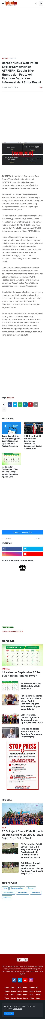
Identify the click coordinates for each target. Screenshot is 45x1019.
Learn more (17, 1009)
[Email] (35, 404)
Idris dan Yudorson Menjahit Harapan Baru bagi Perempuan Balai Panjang (31, 733)
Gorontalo (14, 988)
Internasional (8, 893)
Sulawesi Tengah (39, 998)
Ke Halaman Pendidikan (12, 632)
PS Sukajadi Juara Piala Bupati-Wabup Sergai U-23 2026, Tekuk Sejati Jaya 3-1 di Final (22, 835)
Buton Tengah (26, 988)
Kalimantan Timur (14, 991)
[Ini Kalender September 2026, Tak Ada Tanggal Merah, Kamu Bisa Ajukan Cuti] (11, 459)
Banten (32, 988)
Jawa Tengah (33, 991)
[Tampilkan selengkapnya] (4, 409)
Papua (19, 994)
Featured (6, 897)
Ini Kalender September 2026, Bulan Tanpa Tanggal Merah (21, 674)
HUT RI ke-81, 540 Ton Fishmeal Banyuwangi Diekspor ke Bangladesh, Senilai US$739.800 (33, 442)
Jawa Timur (26, 991)
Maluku (38, 994)
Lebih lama (38, 538)
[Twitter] (15, 404)
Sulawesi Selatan (8, 994)
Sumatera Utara (17, 888)
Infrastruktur (22, 893)
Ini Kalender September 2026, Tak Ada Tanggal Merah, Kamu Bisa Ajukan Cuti (10, 472)
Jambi (7, 988)
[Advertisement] (22, 32)
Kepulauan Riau (8, 991)
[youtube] (33, 554)
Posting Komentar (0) (22, 532)
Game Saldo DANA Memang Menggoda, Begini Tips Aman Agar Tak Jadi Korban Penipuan (11, 441)
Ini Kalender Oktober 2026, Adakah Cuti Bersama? (31, 686)
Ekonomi (31, 888)
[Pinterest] (30, 404)
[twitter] (33, 549)
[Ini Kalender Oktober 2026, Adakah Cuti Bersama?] (10, 685)
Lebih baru (7, 538)
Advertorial (36, 893)
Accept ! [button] (9, 1014)
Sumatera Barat (26, 998)
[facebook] (14, 980)
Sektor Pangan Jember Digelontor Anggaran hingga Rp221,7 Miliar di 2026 (32, 719)
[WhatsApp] (20, 404)
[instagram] (12, 554)
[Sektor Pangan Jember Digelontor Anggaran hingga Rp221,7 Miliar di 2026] (10, 718)
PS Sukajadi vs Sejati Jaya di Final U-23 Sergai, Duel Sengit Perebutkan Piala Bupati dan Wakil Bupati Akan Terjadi (31, 851)
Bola (5, 888)
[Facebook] (10, 404)
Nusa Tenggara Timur (26, 994)
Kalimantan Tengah (20, 991)
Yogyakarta (8, 998)
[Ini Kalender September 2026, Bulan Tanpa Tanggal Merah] (22, 655)
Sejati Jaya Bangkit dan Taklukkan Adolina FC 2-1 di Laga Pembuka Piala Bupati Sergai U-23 (32, 868)
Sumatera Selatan (20, 998)
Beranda (5, 58)
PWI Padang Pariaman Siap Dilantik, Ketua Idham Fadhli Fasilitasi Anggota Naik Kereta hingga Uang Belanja (31, 702)
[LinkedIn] (25, 404)
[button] (3, 3)
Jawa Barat (39, 991)
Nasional (13, 58)
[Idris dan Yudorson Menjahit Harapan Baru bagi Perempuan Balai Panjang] (10, 732)
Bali (37, 988)
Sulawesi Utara (33, 998)
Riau (12, 994)
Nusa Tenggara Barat (33, 994)
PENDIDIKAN (8, 627)
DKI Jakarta (20, 988)
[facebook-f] (12, 549)
